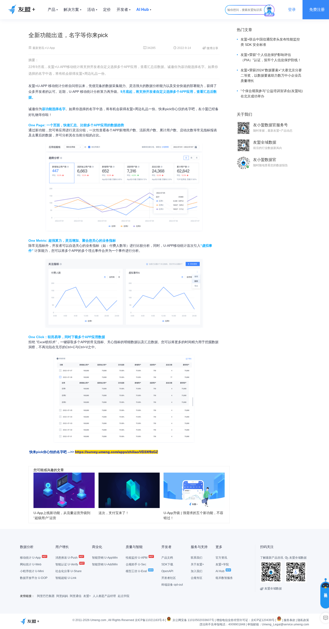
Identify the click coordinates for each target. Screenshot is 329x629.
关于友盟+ (197, 564)
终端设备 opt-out (172, 584)
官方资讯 (221, 557)
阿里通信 (75, 596)
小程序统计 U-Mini (32, 571)
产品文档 (167, 557)
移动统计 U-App (30, 557)
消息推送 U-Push (66, 557)
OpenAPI (167, 571)
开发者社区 (168, 578)
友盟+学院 (222, 564)
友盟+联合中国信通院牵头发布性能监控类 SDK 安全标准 (270, 42)
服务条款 (289, 620)
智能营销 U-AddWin (105, 564)
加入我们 (196, 571)
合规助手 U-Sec (136, 564)
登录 (292, 9)
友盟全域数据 (271, 588)
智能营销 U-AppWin (105, 557)
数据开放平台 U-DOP (33, 578)
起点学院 (123, 596)
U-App (50, 48)
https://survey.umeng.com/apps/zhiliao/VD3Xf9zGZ (116, 452)
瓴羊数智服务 (224, 578)
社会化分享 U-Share (68, 571)
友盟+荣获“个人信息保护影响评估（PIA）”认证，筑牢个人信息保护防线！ (271, 57)
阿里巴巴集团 (45, 596)
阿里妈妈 (62, 596)
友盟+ (87, 596)
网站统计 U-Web (30, 564)
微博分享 (210, 48)
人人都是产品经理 (104, 596)
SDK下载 (167, 564)
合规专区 (196, 578)
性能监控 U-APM (137, 557)
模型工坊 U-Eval (137, 571)
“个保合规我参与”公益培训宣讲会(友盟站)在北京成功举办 (272, 93)
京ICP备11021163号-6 (149, 620)
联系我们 (196, 557)
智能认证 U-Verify (67, 564)
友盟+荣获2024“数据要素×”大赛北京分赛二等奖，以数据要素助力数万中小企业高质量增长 (271, 75)
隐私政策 (303, 620)
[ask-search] (269, 11)
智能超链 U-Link (65, 578)
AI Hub (220, 571)
